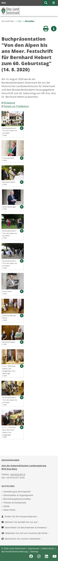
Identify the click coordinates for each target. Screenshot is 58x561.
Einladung (9, 102)
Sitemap (34, 551)
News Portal (9, 509)
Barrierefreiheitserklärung (14, 551)
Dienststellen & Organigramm (18, 495)
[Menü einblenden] (54, 3)
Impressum (33, 548)
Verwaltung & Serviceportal (16, 491)
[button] (46, 3)
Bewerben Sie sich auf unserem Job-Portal (26, 533)
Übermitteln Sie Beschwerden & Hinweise (26, 527)
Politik (6, 506)
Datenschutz (48, 548)
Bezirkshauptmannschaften (17, 499)
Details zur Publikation (16, 106)
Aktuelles (29, 21)
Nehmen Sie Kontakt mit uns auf (21, 522)
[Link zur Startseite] (10, 10)
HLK (20, 21)
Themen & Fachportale (14, 502)
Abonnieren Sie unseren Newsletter (23, 538)
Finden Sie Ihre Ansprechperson (21, 516)
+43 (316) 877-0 (17, 474)
